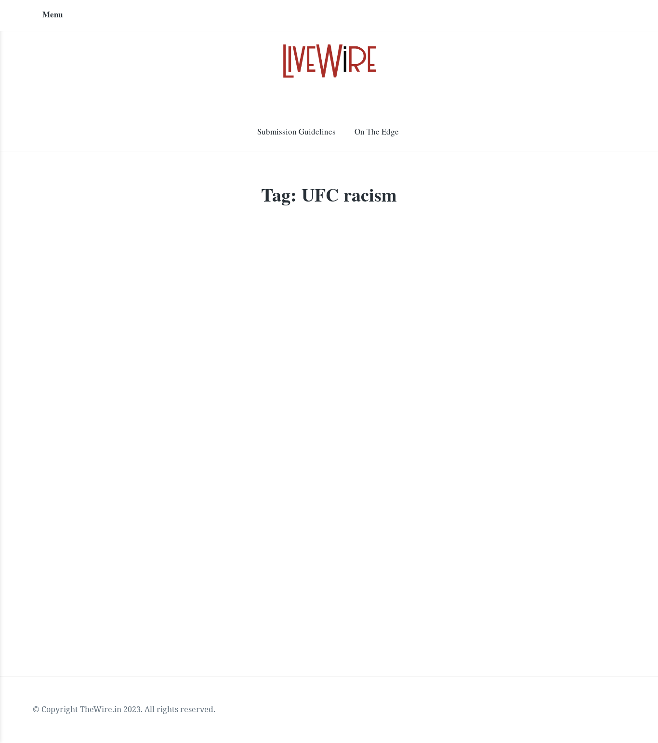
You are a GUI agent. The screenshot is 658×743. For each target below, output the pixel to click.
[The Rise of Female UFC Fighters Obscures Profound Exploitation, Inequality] (174, 339)
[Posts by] (69, 506)
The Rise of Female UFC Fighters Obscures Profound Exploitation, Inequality (163, 456)
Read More (84, 589)
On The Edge (377, 131)
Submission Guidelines (296, 131)
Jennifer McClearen (107, 505)
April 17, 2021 (175, 505)
